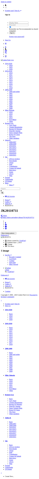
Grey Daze (12, 125)
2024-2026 (8, 63)
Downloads (13, 161)
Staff (10, 164)
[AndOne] (22, 241)
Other (11, 121)
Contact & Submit (15, 168)
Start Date (12, 262)
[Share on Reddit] (6, 225)
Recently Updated (15, 257)
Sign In (12, 33)
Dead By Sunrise (14, 131)
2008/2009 (12, 144)
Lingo (11, 172)
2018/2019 (12, 153)
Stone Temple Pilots (15, 133)
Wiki (10, 176)
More (7, 183)
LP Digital (8, 181)
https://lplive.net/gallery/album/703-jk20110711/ (18, 217)
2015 (10, 82)
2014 (10, 80)
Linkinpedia (9, 179)
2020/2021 (12, 155)
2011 (10, 75)
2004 (10, 99)
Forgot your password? (16, 36)
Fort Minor (12, 120)
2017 (10, 86)
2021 (10, 116)
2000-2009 (8, 90)
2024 (10, 65)
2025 (10, 67)
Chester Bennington (15, 127)
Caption (11, 261)
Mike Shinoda (9, 110)
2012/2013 (12, 148)
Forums (7, 177)
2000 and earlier (14, 91)
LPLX (11, 174)
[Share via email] (6, 227)
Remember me (14, 29)
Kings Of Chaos (14, 134)
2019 (10, 114)
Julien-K (8, 140)
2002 (10, 95)
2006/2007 (12, 142)
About (11, 162)
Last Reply (12, 259)
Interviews (12, 170)
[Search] (2, 193)
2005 (10, 101)
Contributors (13, 166)
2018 (10, 88)
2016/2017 (12, 151)
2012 (10, 77)
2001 (10, 93)
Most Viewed (13, 264)
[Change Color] (6, 7)
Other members (14, 138)
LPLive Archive (14, 159)
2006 (10, 103)
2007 (10, 105)
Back (11, 314)
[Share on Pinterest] (6, 228)
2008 (10, 106)
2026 (10, 69)
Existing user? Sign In (12, 11)
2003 (10, 97)
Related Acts (9, 123)
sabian (7, 270)
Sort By (8, 255)
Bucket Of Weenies (15, 129)
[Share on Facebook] (5, 223)
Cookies (7, 291)
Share (4, 216)
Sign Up (8, 40)
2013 (10, 78)
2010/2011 (12, 146)
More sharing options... (8, 233)
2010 (10, 73)
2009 (10, 108)
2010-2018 (8, 71)
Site (6, 157)
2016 (10, 84)
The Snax (12, 136)
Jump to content (6, 2)
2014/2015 (12, 149)
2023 (10, 118)
